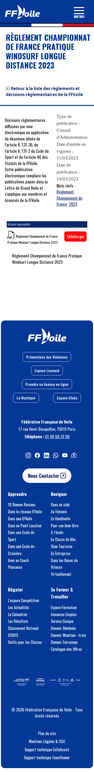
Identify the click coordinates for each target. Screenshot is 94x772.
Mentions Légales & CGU (47, 741)
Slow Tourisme (61, 546)
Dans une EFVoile (20, 519)
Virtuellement (61, 574)
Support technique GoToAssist (47, 749)
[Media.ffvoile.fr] (74, 455)
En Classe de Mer (63, 539)
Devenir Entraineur (64, 642)
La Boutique (26, 397)
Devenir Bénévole (63, 628)
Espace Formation (64, 607)
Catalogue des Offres (66, 649)
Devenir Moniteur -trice (68, 635)
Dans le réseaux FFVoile (25, 512)
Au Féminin (59, 512)
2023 (72, 204)
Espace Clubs (67, 397)
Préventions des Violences (46, 357)
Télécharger (75, 236)
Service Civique (62, 621)
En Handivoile (60, 519)
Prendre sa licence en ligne (47, 384)
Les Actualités (18, 607)
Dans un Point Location (24, 526)
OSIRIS (13, 635)
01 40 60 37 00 (57, 436)
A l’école (57, 532)
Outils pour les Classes (25, 642)
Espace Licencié (47, 370)
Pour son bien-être (64, 526)
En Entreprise (60, 553)
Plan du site (47, 733)
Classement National (23, 628)
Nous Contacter (44, 475)
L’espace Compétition (23, 600)
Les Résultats (18, 621)
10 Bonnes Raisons (21, 505)
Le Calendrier (17, 614)
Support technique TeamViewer (47, 757)
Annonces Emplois (64, 614)
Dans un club (60, 505)
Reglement (65, 192)
